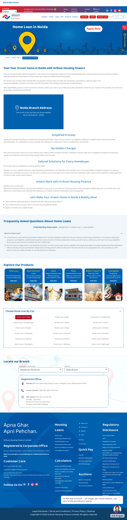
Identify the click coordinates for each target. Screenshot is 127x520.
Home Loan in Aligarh (23, 328)
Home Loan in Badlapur (62, 344)
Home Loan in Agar (23, 317)
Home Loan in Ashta (62, 338)
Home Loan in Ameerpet (23, 333)
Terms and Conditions (86, 486)
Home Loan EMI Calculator (63, 466)
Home (8, 58)
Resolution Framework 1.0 (111, 464)
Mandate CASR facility (86, 458)
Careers (81, 440)
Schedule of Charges (109, 441)
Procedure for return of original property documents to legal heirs (113, 474)
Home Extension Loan (62, 441)
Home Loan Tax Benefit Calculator (62, 477)
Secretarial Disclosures (110, 458)
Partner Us (68, 17)
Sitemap (91, 511)
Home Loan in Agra (62, 317)
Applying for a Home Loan (70, 227)
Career (57, 17)
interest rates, (51, 81)
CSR (62, 17)
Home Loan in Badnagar (100, 344)
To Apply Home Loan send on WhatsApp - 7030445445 (40, 10)
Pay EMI (81, 455)
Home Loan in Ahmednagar (24, 322)
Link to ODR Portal (108, 488)
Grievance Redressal (109, 461)
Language (5, 8)
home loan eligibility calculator (15, 83)
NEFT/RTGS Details (84, 464)
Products (44, 17)
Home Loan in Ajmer (62, 322)
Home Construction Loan (63, 444)
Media (51, 17)
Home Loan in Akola (100, 322)
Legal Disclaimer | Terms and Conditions (51, 511)
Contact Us (87, 10)
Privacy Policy (78, 511)
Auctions (75, 17)
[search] (123, 17)
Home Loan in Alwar (62, 328)
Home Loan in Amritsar (100, 333)
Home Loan (16, 58)
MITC (104, 438)
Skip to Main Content (11, 2)
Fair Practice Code (108, 436)
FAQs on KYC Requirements (111, 447)
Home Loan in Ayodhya (100, 338)
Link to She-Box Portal (110, 491)
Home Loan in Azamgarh (24, 344)
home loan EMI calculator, (39, 83)
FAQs (104, 470)
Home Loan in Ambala (100, 328)
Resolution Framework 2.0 (111, 467)
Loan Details (88, 227)
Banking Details (107, 480)
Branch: (67, 366)
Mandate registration (85, 461)
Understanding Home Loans (45, 227)
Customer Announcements (63, 491)
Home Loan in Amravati (61, 333)
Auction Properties (85, 480)
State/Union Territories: (27, 366)
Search (111, 17)
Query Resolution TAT (109, 444)
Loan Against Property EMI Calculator (63, 482)
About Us (66, 10)
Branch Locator (97, 10)
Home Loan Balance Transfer (64, 447)
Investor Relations (74, 10)
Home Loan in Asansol (23, 338)
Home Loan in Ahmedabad (100, 317)
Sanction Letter (107, 450)
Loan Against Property (62, 450)
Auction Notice (83, 483)
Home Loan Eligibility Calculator (65, 469)
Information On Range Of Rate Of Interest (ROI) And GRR (112, 454)
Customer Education (61, 487)
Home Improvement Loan (63, 438)
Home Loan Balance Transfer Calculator (64, 473)
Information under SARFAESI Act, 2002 (113, 484)
